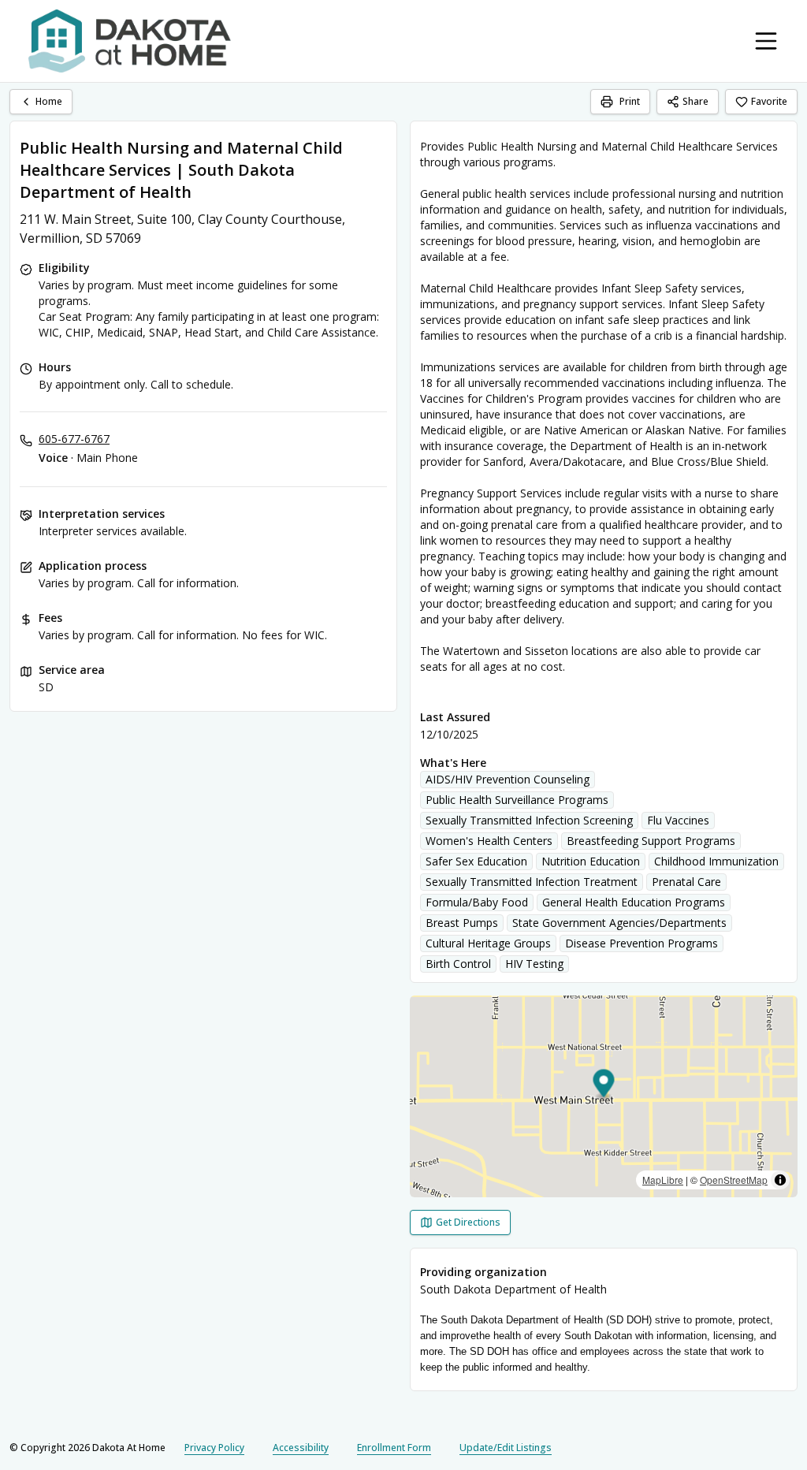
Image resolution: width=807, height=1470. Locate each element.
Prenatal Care (686, 881)
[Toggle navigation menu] (766, 41)
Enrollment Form (394, 1447)
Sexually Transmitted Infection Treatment (532, 881)
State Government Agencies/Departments (619, 922)
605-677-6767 (74, 438)
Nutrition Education (590, 861)
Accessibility (301, 1447)
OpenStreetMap (734, 1179)
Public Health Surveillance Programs (517, 799)
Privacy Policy (214, 1447)
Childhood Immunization (716, 861)
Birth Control (458, 963)
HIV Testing (534, 963)
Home (48, 101)
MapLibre (662, 1179)
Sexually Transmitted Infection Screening (529, 820)
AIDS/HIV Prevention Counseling (507, 779)
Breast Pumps (462, 922)
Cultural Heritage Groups (488, 943)
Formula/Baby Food (477, 902)
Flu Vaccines (678, 820)
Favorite (769, 101)
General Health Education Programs (633, 902)
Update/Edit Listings (505, 1447)
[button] (604, 1086)
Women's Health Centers (489, 840)
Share (695, 101)
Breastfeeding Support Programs (651, 840)
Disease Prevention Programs (641, 943)
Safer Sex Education (476, 861)
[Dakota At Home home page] (129, 41)
